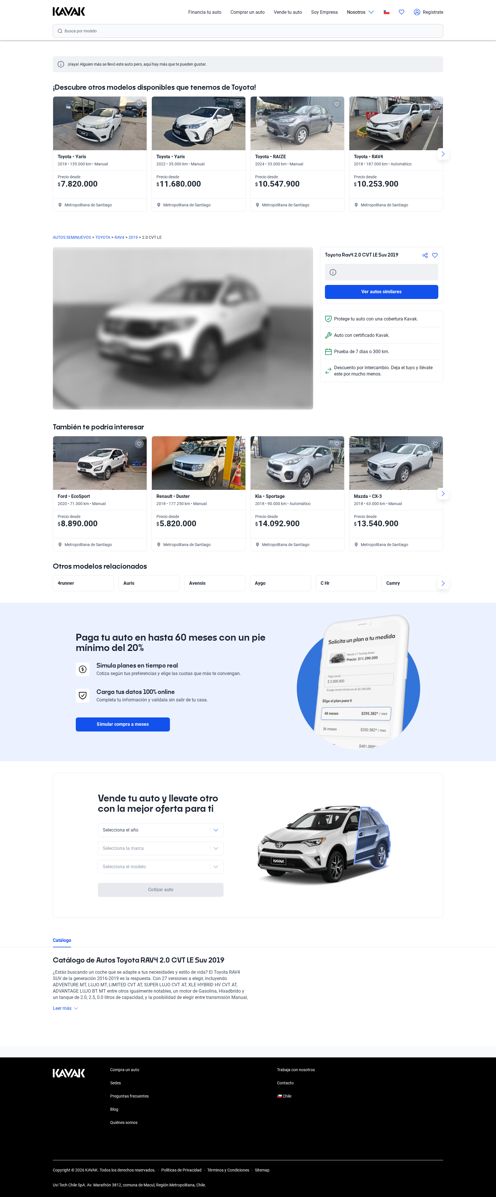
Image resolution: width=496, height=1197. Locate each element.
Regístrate (433, 12)
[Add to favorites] (139, 104)
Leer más (62, 1008)
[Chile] (387, 12)
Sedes (115, 1083)
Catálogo (62, 940)
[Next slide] (443, 154)
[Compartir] (425, 255)
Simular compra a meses (123, 724)
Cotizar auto (160, 889)
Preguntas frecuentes (129, 1096)
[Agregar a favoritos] (434, 255)
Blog (114, 1109)
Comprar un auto (247, 12)
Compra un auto (124, 1069)
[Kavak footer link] (69, 1097)
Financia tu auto (204, 12)
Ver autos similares (381, 291)
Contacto (285, 1083)
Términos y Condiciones (228, 1170)
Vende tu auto (288, 12)
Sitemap (262, 1170)
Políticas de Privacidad (181, 1170)
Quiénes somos (123, 1122)
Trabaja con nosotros (296, 1069)
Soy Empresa (324, 12)
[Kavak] (69, 12)
